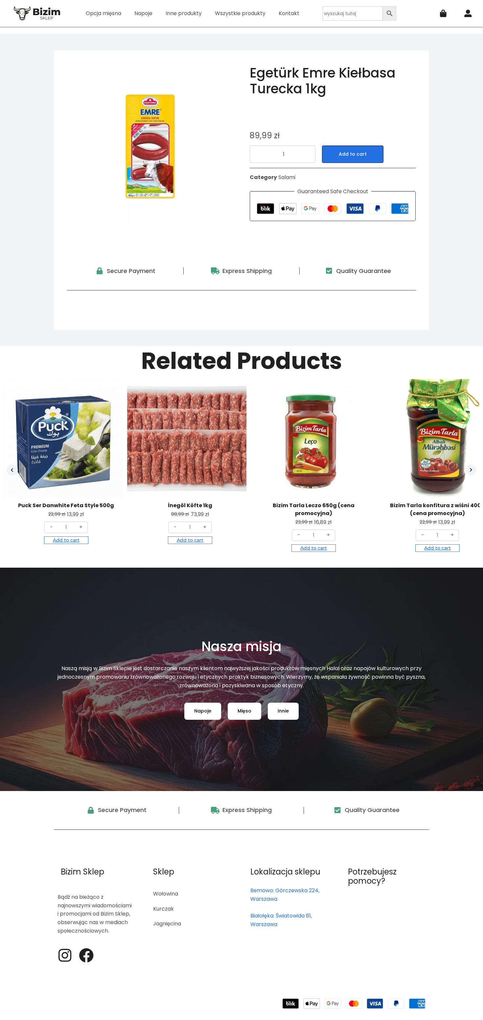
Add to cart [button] (66, 540)
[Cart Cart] (443, 13)
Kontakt (289, 13)
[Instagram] (65, 955)
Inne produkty (184, 13)
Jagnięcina (167, 923)
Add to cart (353, 154)
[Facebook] (86, 955)
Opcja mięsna (103, 13)
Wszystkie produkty (240, 13)
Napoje (143, 13)
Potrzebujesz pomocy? (372, 876)
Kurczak (163, 909)
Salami (286, 177)
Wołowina (165, 893)
